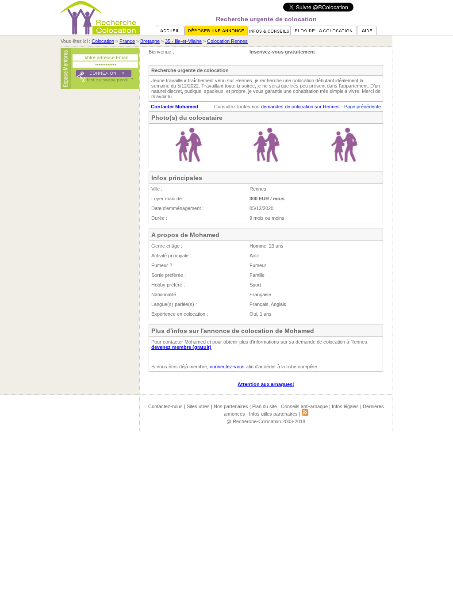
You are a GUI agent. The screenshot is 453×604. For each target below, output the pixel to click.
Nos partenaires (231, 406)
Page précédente (362, 106)
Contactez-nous (165, 406)
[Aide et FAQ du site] (367, 33)
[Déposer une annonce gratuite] (216, 33)
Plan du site (264, 406)
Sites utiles (198, 406)
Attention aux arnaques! (266, 384)
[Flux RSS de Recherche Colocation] (305, 414)
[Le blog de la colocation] (324, 33)
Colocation (103, 41)
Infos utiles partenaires (273, 414)
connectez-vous (227, 366)
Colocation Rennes (227, 41)
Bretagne (150, 41)
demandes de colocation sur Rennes (300, 106)
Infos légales (345, 406)
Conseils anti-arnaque (304, 406)
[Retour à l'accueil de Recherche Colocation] (100, 32)
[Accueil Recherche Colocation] (170, 33)
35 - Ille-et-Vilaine (183, 41)
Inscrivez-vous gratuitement (282, 51)
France (127, 41)
